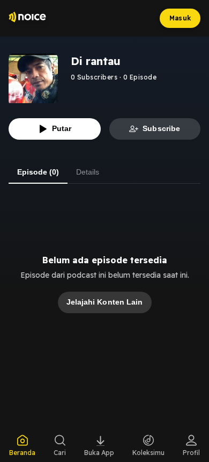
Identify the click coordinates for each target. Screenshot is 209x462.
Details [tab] (87, 172)
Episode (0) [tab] (38, 172)
